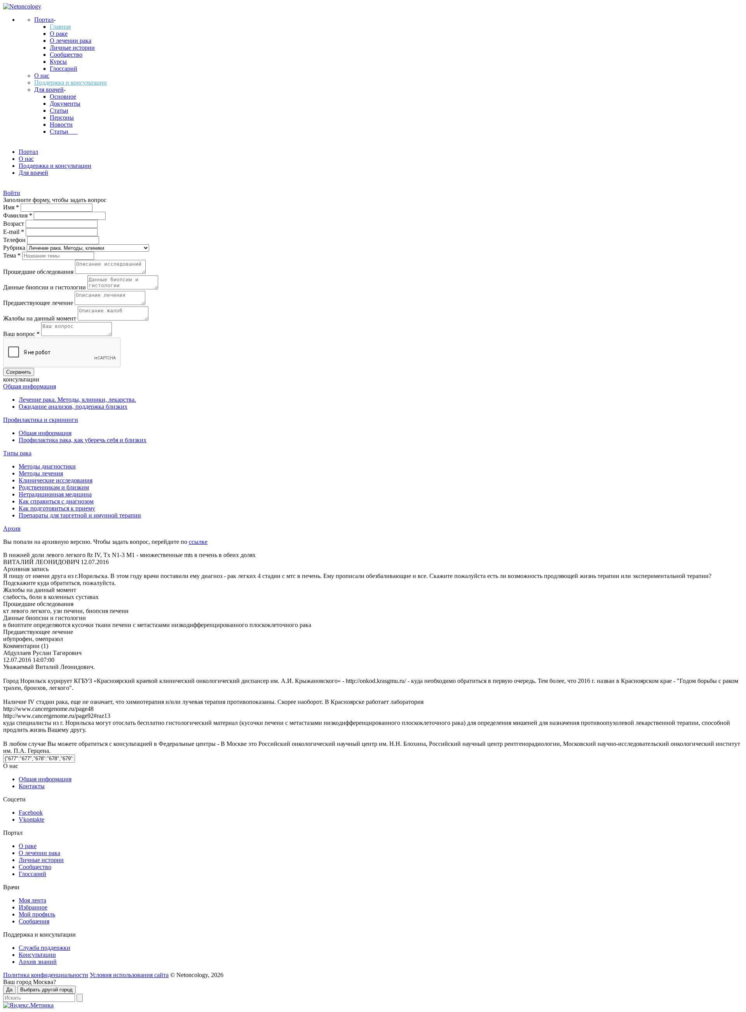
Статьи (59, 110)
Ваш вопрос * (22, 334)
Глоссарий (63, 68)
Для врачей (49, 89)
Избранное (33, 907)
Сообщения (34, 921)
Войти (11, 193)
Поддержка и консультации (70, 82)
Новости (61, 124)
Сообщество (66, 54)
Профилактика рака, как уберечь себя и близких (82, 440)
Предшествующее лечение (39, 303)
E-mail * (14, 231)
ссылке (198, 541)
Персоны (62, 117)
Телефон (15, 240)
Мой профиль (37, 914)
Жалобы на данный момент (40, 318)
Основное (63, 96)
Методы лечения (41, 473)
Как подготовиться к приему (57, 508)
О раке (59, 33)
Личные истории (72, 47)
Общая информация (29, 386)
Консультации (37, 954)
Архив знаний (38, 961)
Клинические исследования (55, 480)
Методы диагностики (47, 466)
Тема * (12, 255)
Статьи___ (64, 131)
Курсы (58, 61)
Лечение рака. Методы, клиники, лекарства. (77, 399)
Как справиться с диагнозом (56, 501)
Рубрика (15, 247)
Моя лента (32, 900)
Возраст (14, 223)
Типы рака (17, 453)
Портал (44, 19)
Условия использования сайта (129, 975)
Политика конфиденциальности (45, 975)
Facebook (31, 812)
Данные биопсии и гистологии (45, 287)
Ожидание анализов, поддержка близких (73, 406)
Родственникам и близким (54, 487)
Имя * (12, 207)
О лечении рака (70, 40)
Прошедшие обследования (39, 271)
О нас (41, 75)
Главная (60, 26)
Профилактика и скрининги (40, 419)
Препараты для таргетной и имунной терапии (80, 515)
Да (9, 990)
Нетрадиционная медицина (55, 494)
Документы (65, 103)
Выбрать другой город (46, 990)
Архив (12, 528)
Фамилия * (18, 215)
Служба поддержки (44, 947)
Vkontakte (31, 819)
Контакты (32, 786)
